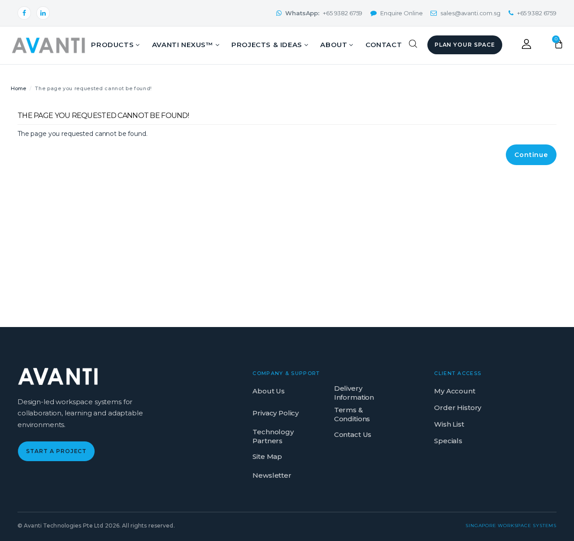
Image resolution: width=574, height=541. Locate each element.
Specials (448, 440)
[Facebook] (24, 13)
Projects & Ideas (266, 44)
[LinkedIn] (43, 13)
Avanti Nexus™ (182, 44)
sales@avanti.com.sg (470, 13)
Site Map (267, 456)
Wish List (449, 424)
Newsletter (271, 475)
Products (112, 44)
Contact (383, 44)
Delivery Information (354, 392)
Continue (531, 155)
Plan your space (465, 44)
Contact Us (353, 434)
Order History (457, 407)
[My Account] (526, 47)
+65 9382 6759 (323, 13)
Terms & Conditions (352, 414)
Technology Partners (273, 436)
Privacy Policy (275, 413)
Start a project (56, 451)
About (333, 44)
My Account (454, 391)
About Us (268, 391)
